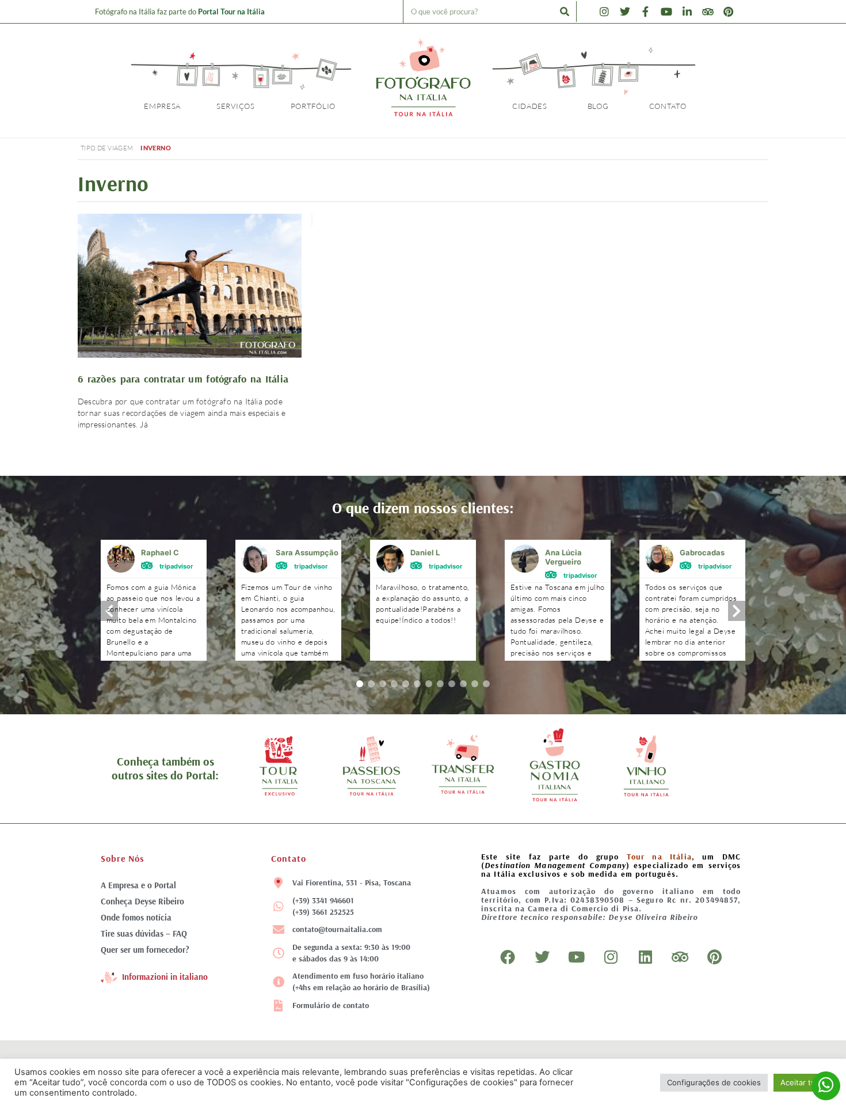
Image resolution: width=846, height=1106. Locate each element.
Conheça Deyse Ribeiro (142, 901)
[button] (359, 683)
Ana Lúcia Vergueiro (563, 557)
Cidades (529, 106)
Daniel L (425, 552)
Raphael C (160, 552)
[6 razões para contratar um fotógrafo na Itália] (190, 287)
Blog (598, 106)
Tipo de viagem (107, 148)
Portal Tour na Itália (231, 11)
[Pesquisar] (564, 11)
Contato (668, 106)
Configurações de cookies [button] (714, 1082)
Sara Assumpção (307, 552)
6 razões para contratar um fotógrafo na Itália (183, 378)
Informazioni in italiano (165, 976)
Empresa (162, 106)
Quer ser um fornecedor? (145, 949)
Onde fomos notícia (136, 917)
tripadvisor (176, 565)
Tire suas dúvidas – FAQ (144, 933)
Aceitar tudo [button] (802, 1082)
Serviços (235, 106)
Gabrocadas (702, 552)
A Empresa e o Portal (138, 885)
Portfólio (313, 106)
